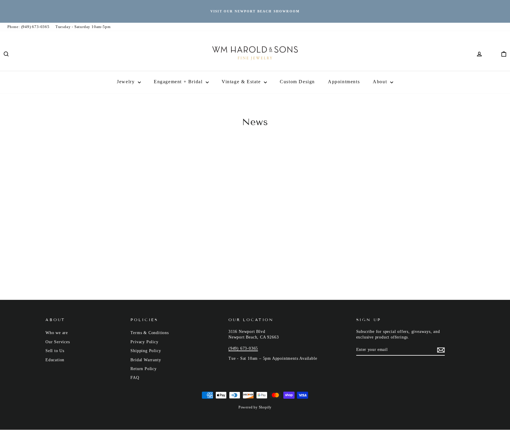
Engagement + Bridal (179, 81)
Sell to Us (54, 351)
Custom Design (297, 81)
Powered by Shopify (255, 407)
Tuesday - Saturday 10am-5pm (83, 26)
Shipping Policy (145, 351)
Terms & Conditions (149, 333)
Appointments (344, 81)
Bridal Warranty (145, 360)
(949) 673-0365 (243, 348)
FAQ (134, 377)
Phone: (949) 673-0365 (28, 26)
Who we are (56, 333)
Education (54, 360)
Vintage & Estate (242, 81)
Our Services (57, 342)
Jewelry (126, 81)
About (381, 81)
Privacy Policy (144, 342)
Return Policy (143, 369)
